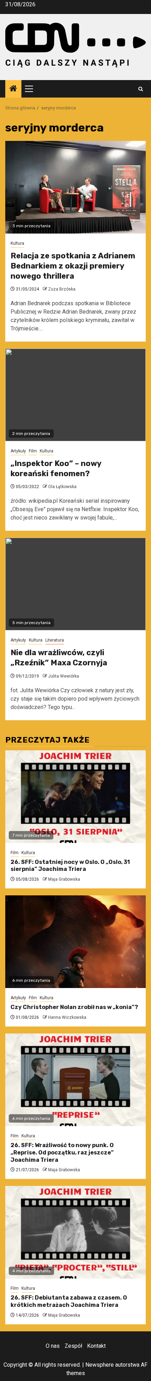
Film (33, 451)
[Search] (140, 89)
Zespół (73, 1346)
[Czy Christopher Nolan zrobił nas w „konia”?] (75, 941)
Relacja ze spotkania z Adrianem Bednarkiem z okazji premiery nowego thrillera (73, 265)
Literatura (54, 640)
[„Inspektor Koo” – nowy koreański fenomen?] (75, 395)
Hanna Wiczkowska (67, 1017)
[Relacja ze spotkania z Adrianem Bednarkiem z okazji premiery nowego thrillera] (75, 187)
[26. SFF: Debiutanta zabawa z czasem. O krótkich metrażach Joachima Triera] (75, 1232)
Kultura (17, 243)
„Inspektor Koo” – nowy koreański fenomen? (56, 468)
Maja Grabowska (64, 879)
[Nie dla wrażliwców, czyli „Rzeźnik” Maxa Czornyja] (75, 584)
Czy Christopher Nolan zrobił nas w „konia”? (74, 1007)
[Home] (13, 89)
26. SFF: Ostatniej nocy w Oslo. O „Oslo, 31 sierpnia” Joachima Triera (70, 866)
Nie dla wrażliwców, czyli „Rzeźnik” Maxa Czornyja (59, 657)
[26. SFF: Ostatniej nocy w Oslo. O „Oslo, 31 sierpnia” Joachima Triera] (75, 796)
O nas (53, 1346)
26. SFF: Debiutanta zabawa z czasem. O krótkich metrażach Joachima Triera (69, 1301)
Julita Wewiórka (63, 676)
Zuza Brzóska (62, 289)
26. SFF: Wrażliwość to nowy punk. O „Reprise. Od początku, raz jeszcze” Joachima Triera (62, 1152)
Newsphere (99, 1364)
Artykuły (18, 451)
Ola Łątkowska (62, 486)
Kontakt (96, 1346)
